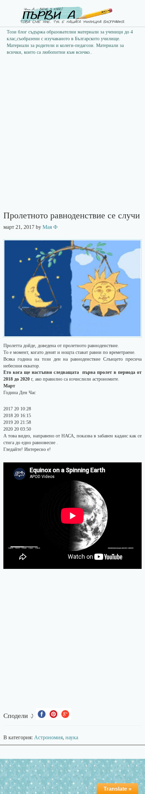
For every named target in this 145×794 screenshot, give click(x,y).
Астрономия (48, 737)
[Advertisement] (72, 135)
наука (71, 737)
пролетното (75, 345)
